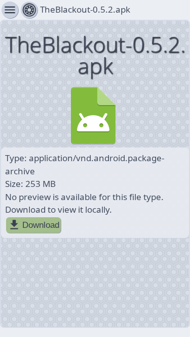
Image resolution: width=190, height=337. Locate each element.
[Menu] (29, 10)
